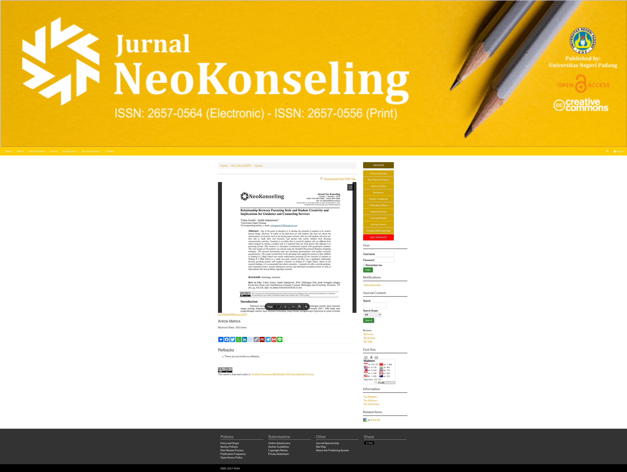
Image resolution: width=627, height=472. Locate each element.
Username (369, 254)
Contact (109, 151)
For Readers (370, 396)
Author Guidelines (378, 199)
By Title (368, 341)
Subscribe (375, 285)
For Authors (370, 400)
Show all (375, 419)
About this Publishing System (332, 450)
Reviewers (378, 192)
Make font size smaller (366, 357)
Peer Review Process (378, 179)
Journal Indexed (378, 218)
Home (8, 151)
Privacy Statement (278, 453)
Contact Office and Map (378, 230)
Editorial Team (37, 151)
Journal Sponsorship (327, 443)
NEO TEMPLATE (378, 237)
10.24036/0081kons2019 (232, 314)
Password (368, 260)
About (20, 151)
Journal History (378, 224)
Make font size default (371, 357)
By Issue (368, 334)
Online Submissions (279, 443)
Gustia (258, 165)
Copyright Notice (278, 450)
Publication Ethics (378, 205)
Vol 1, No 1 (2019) (241, 165)
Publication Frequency (233, 453)
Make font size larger (376, 357)
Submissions (70, 151)
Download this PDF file (340, 179)
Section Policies (378, 211)
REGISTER (378, 165)
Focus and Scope (378, 173)
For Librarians (371, 404)
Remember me (374, 265)
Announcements (90, 151)
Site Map (321, 446)
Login (619, 151)
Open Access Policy (231, 457)
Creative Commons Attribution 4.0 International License (282, 374)
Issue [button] (53, 151)
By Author (369, 337)
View (367, 285)
